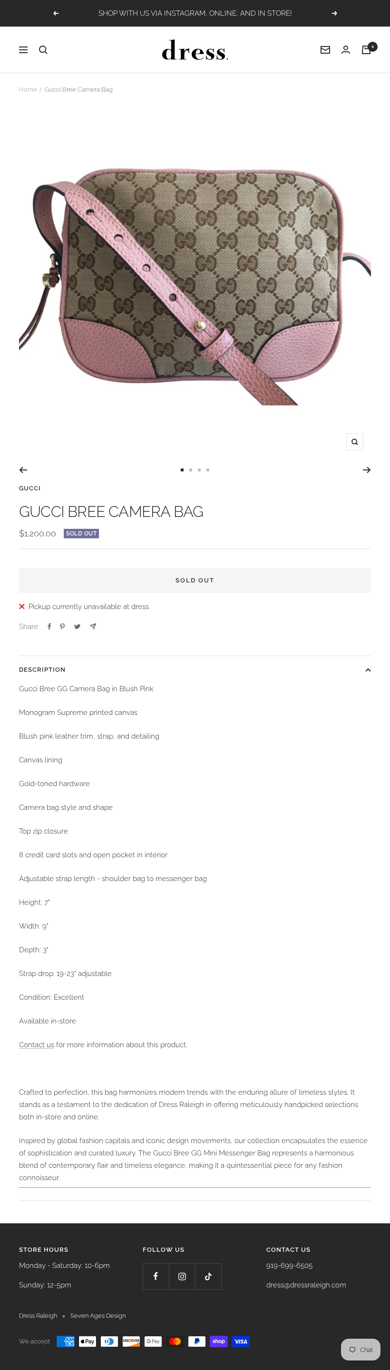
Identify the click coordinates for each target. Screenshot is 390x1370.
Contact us (36, 1045)
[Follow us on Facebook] (156, 1276)
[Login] (345, 50)
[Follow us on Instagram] (182, 1276)
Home (28, 89)
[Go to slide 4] (207, 470)
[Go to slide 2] (190, 470)
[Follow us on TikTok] (208, 1276)
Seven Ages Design (98, 1315)
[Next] (367, 470)
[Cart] (366, 50)
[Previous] (23, 470)
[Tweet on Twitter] (77, 626)
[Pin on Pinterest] (62, 626)
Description (42, 669)
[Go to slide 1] (182, 470)
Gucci (30, 488)
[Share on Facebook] (49, 626)
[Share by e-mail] (93, 626)
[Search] (43, 50)
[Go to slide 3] (199, 470)
